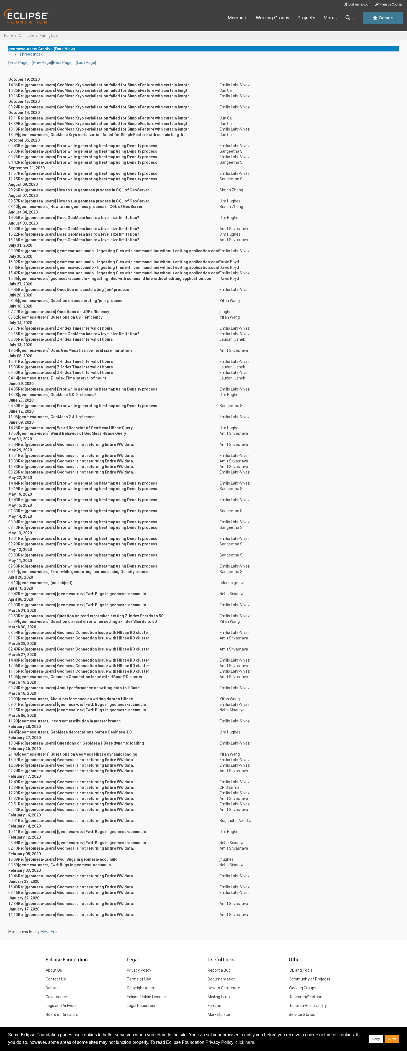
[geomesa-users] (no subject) (45, 583)
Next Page (62, 62)
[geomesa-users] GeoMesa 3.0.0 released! (57, 394)
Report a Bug (219, 970)
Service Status (302, 1014)
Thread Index (31, 54)
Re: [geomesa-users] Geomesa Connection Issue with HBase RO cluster (83, 632)
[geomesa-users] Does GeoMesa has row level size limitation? (75, 350)
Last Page (86, 62)
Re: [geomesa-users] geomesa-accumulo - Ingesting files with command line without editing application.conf (119, 251)
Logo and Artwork (61, 1005)
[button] (350, 18)
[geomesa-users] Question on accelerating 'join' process (70, 300)
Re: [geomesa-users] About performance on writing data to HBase (79, 688)
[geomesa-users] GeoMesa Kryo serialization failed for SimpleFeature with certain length (100, 134)
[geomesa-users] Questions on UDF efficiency (60, 317)
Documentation (222, 979)
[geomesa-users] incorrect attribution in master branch (69, 721)
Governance (56, 997)
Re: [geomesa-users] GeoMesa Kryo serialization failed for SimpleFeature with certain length (104, 85)
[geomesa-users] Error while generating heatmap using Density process (84, 571)
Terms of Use (139, 979)
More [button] (329, 17)
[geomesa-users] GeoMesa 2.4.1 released (56, 417)
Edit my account (359, 4)
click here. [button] (245, 1042)
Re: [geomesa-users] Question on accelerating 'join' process (73, 289)
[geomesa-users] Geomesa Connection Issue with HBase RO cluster (80, 677)
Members (238, 17)
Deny (376, 1039)
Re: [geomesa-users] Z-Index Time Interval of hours (65, 328)
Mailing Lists (49, 36)
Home (8, 36)
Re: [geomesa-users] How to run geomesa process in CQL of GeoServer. (84, 190)
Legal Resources (141, 1005)
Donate (385, 17)
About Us (54, 970)
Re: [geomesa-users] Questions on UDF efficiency (63, 311)
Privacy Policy (139, 970)
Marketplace (219, 1014)
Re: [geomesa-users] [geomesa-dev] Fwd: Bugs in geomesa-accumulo (82, 594)
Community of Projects (309, 979)
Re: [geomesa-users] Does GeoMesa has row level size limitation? (78, 217)
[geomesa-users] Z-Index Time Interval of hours (62, 378)
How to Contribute (224, 988)
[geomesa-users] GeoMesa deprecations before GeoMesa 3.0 (75, 732)
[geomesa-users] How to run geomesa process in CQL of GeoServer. (80, 206)
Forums (214, 1005)
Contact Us (56, 979)
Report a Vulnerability (308, 1005)
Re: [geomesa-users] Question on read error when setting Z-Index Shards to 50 (90, 616)
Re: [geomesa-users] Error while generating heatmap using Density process (87, 146)
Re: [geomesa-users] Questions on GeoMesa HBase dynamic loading (81, 743)
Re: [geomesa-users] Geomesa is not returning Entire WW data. (76, 444)
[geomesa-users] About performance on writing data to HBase (75, 699)
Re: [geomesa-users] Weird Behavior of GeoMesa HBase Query (75, 428)
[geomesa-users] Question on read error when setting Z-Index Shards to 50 (87, 621)
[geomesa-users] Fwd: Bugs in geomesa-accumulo (64, 865)
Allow (392, 1039)
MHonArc (48, 931)
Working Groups (272, 17)
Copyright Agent (141, 988)
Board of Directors (62, 1014)
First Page (18, 62)
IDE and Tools (301, 970)
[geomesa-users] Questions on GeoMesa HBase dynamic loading (77, 754)
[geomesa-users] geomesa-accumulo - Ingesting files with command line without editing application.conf (115, 278)
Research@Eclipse (305, 997)
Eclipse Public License (146, 997)
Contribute (26, 36)
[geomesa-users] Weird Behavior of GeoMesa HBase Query (72, 433)
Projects (306, 17)
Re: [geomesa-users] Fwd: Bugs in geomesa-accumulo (68, 859)
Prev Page (42, 62)
